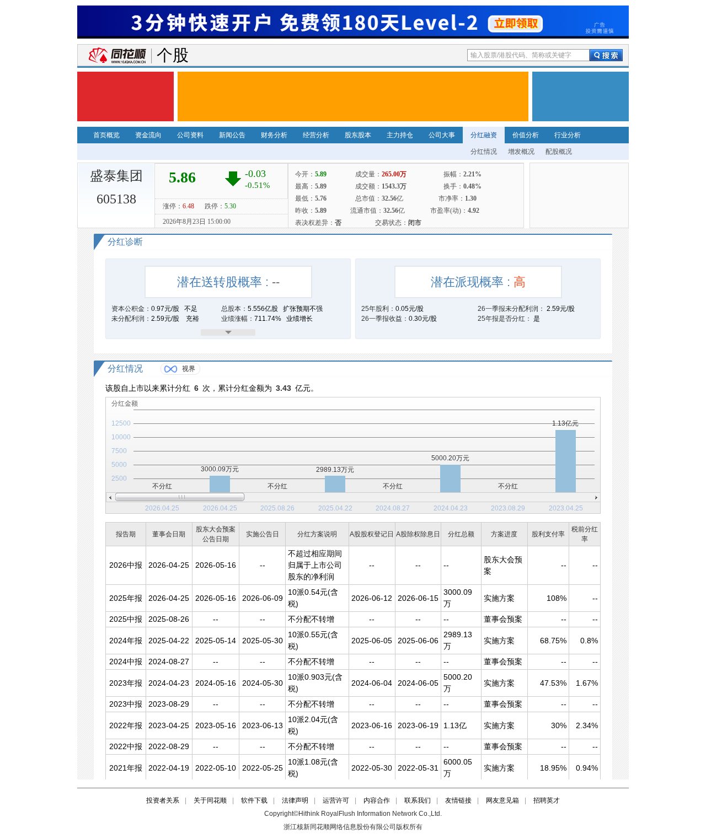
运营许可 (336, 800)
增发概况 (521, 151)
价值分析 (525, 135)
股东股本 (358, 135)
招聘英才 (546, 800)
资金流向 (148, 135)
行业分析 (567, 135)
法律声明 (295, 800)
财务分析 (274, 135)
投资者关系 (162, 800)
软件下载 (254, 800)
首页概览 (106, 135)
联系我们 (417, 800)
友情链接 (458, 800)
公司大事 (442, 135)
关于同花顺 (210, 800)
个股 (173, 55)
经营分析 (316, 135)
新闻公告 (232, 135)
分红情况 (483, 151)
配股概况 (558, 151)
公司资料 (190, 135)
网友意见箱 (502, 800)
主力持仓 (400, 135)
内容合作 (376, 800)
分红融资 (483, 135)
